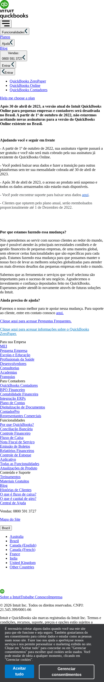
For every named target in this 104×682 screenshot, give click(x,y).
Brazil (6, 528)
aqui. (60, 313)
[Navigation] (6, 24)
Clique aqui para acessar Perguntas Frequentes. (36, 321)
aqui (85, 195)
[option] (57, 536)
